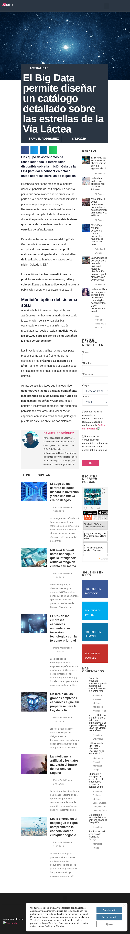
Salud (104, 810)
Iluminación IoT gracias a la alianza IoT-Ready (97, 835)
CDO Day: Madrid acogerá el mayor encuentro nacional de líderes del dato (97, 235)
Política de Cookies (54, 926)
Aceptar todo (109, 910)
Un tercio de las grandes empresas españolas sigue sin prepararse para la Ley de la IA (64, 702)
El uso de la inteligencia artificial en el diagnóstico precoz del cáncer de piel (96, 780)
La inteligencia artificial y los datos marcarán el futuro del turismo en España (64, 765)
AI (96, 173)
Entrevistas (98, 739)
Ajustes (109, 924)
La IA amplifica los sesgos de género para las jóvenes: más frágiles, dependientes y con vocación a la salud (99, 300)
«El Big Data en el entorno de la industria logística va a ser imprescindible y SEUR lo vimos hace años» (98, 723)
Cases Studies (99, 803)
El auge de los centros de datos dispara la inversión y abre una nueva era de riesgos (64, 492)
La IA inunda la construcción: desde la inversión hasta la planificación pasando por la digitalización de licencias (99, 268)
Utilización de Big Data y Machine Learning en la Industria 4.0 (96, 748)
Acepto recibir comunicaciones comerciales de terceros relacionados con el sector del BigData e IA (95, 443)
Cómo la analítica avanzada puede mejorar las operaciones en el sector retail (98, 684)
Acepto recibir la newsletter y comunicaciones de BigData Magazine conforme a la (93, 420)
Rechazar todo (109, 917)
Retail (103, 711)
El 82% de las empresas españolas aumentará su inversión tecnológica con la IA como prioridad (63, 628)
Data (95, 806)
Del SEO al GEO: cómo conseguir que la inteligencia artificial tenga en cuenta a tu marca (63, 558)
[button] (106, 6)
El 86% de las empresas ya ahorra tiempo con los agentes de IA (98, 163)
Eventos (101, 173)
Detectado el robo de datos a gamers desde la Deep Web (98, 818)
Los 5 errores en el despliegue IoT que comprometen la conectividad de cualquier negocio (64, 827)
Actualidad (39, 68)
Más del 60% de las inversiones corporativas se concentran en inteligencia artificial (99, 207)
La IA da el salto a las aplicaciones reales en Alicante (98, 184)
